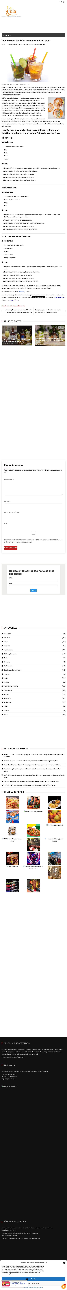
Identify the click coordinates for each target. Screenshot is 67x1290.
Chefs (6, 658)
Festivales (7, 674)
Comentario (9, 480)
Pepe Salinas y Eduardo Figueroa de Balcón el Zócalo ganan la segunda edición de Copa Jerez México (32, 770)
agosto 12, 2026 (41, 344)
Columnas (7, 662)
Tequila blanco (6, 306)
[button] (64, 1263)
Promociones (8, 690)
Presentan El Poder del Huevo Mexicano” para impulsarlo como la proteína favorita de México (32, 765)
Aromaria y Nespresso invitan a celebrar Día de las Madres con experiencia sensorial (18, 311)
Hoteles (6, 682)
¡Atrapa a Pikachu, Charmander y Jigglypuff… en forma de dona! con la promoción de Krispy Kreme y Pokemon (34, 756)
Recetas (6, 694)
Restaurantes (8, 702)
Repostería (7, 698)
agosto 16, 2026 (8, 344)
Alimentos (7, 638)
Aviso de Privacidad (17, 1057)
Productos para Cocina (11, 686)
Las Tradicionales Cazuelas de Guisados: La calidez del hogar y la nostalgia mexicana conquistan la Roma (34, 776)
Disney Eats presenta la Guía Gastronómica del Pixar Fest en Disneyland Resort (48, 311)
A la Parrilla (7, 634)
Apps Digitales (8, 650)
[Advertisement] (45, 18)
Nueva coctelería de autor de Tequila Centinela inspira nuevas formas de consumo (49, 340)
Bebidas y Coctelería (18, 306)
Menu (8, 35)
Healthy (6, 678)
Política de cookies (28, 1287)
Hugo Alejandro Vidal (19, 84)
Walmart (21, 291)
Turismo (6, 710)
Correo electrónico (12, 512)
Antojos (6, 642)
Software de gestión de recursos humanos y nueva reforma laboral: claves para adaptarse (31, 761)
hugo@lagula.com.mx (8, 1079)
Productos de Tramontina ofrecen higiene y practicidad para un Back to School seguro (30, 785)
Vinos (5, 714)
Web (5, 523)
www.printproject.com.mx (9, 1235)
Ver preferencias (33, 1283)
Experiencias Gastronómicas (12, 670)
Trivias (6, 706)
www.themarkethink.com (9, 1230)
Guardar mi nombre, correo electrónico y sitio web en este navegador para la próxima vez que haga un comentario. (33, 541)
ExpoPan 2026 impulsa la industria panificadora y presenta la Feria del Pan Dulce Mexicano (31, 781)
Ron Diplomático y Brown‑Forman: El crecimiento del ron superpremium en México (16, 340)
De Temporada (8, 666)
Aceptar (33, 1279)
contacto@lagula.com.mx (9, 1076)
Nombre (7, 501)
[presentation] (59, 327)
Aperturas (7, 646)
